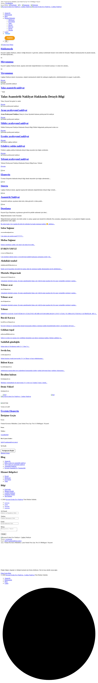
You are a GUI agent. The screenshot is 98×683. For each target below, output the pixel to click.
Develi (10, 25)
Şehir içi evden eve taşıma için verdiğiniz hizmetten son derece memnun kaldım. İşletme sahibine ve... (31, 338)
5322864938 (9, 3)
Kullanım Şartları (10, 494)
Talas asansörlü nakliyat (12, 88)
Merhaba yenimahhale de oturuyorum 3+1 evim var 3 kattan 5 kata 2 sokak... (24, 382)
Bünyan (10, 27)
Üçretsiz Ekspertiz (10, 411)
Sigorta (4, 186)
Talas (10, 23)
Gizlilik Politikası (10, 493)
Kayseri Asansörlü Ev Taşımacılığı (15, 468)
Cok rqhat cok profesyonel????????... (12, 236)
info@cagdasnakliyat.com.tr (9, 442)
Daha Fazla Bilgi (6, 573)
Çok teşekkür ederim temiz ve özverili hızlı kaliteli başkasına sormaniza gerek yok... (26, 257)
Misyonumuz (7, 62)
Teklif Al (10, 38)
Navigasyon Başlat (8, 450)
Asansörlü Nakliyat (10, 197)
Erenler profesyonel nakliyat (15, 136)
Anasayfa (7, 461)
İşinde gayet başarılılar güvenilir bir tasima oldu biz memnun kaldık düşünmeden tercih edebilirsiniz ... (31, 269)
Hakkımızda (7, 48)
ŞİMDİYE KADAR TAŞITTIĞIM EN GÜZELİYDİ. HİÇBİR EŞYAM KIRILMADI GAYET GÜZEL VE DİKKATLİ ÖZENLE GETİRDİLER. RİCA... (49, 313)
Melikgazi (11, 20)
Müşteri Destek (9, 491)
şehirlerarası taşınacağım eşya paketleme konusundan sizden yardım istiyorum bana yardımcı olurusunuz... (33, 370)
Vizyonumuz (7, 73)
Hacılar (10, 30)
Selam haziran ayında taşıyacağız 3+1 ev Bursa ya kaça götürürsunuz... (22, 358)
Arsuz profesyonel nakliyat (14, 110)
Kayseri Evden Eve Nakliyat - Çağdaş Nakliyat (20, 575)
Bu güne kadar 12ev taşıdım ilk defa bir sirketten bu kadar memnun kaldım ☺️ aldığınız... (28, 224)
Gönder (4, 534)
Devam (3, 80)
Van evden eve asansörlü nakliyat (15, 464)
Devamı (3, 130)
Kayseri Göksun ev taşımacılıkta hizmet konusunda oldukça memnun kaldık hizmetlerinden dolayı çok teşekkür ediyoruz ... (38, 326)
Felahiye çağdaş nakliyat (13, 146)
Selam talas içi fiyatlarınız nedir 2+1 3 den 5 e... (15, 346)
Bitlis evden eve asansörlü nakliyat (15, 463)
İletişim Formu (5, 453)
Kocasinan (11, 21)
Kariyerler (8, 489)
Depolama (6, 208)
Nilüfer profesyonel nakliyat (14, 123)
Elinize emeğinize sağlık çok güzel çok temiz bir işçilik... (18, 244)
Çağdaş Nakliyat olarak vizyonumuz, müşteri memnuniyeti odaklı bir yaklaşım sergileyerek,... (29, 400)
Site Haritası (8, 496)
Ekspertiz (5, 174)
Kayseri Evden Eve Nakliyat (14, 499)
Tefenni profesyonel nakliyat (15, 159)
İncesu (10, 28)
